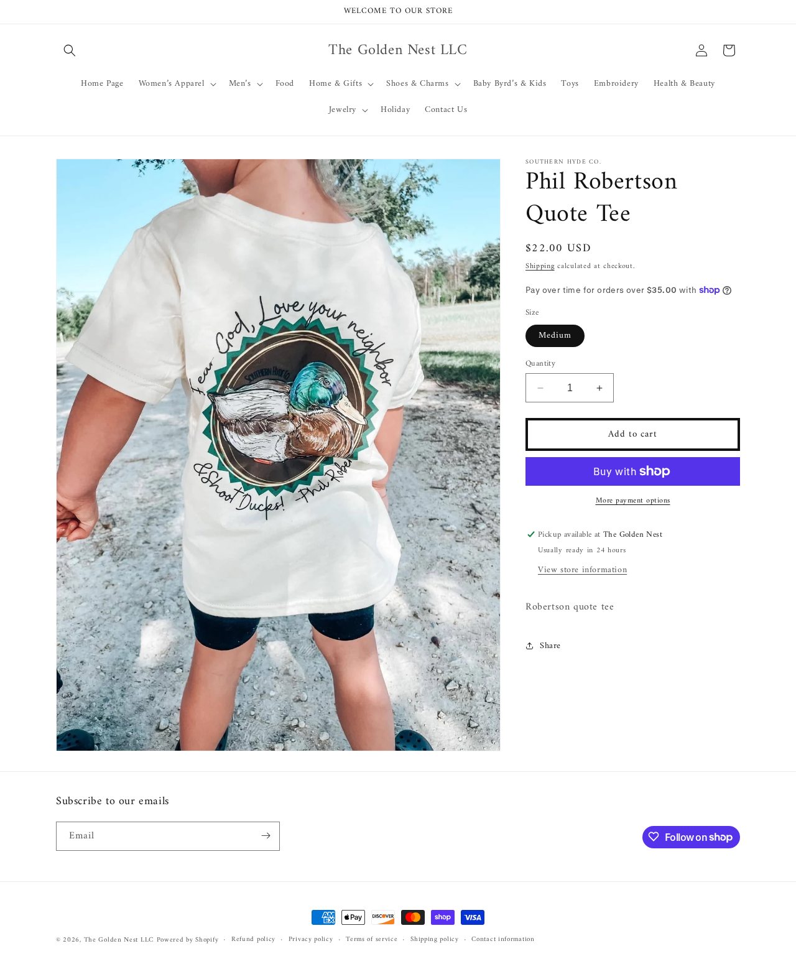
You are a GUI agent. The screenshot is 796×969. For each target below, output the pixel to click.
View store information (582, 570)
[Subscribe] (265, 835)
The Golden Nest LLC (119, 940)
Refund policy (253, 940)
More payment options (633, 501)
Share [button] (550, 646)
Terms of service (371, 940)
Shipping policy (434, 940)
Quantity (540, 364)
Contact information (502, 940)
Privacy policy (311, 940)
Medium (555, 335)
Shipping (540, 266)
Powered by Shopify (188, 940)
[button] (69, 50)
